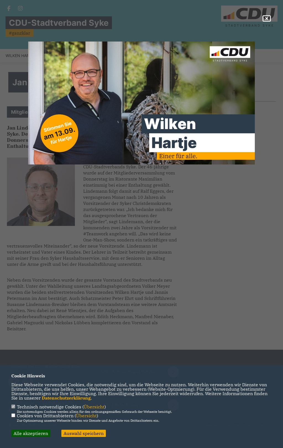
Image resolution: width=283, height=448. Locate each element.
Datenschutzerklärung (66, 398)
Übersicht (94, 407)
